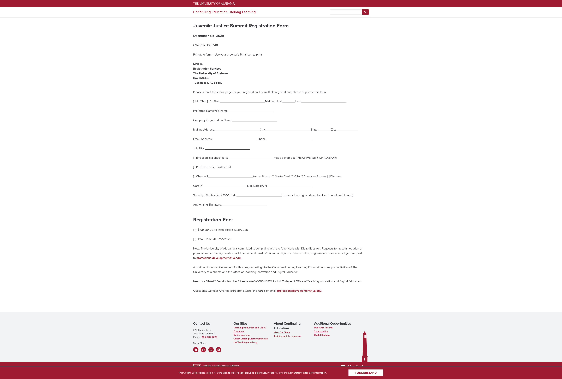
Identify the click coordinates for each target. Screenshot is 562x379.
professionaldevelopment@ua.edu (299, 290)
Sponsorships (321, 331)
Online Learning (241, 335)
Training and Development (287, 336)
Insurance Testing (323, 327)
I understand (366, 373)
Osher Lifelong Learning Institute (250, 338)
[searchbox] (346, 12)
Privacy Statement (295, 372)
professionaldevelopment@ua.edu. (218, 258)
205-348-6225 (209, 337)
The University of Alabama (228, 365)
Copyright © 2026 (210, 365)
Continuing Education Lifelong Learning (224, 12)
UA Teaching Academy (245, 342)
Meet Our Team (282, 332)
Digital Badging (322, 335)
